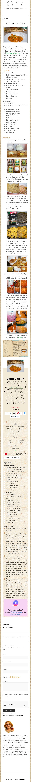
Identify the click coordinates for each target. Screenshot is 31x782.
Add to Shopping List (12, 457)
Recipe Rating (6, 677)
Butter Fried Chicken (11, 637)
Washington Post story (13, 53)
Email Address (7, 661)
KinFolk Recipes (15, 3)
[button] (12, 407)
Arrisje (7, 624)
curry (10, 627)
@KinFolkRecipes (16, 612)
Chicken (6, 627)
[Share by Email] (14, 413)
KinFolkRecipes (20, 779)
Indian (12, 627)
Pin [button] (20, 413)
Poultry (9, 626)
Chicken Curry (21, 637)
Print (9, 413)
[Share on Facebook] (24, 413)
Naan (20, 337)
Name (4, 654)
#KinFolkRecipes (15, 614)
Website (5, 669)
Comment (16, 416)
